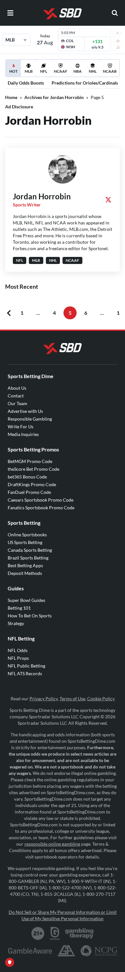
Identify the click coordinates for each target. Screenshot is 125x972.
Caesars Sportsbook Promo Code (40, 500)
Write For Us (20, 426)
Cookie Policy (101, 698)
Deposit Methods (25, 573)
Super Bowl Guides (26, 600)
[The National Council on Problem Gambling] (98, 951)
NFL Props (18, 658)
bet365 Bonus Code (27, 476)
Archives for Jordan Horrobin (54, 97)
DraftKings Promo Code (32, 484)
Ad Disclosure (19, 106)
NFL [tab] (43, 71)
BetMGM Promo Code (30, 461)
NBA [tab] (77, 71)
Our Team (17, 403)
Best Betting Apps (25, 565)
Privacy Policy (43, 698)
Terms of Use (72, 698)
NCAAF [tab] (60, 71)
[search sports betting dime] (115, 12)
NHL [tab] (92, 71)
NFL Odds (18, 650)
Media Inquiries (23, 434)
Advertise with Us (25, 411)
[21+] (38, 933)
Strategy (16, 623)
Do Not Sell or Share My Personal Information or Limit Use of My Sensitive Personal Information (63, 915)
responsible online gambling (52, 844)
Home (11, 97)
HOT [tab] (14, 73)
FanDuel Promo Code (29, 492)
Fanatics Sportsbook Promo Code (41, 507)
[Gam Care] (55, 933)
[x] (108, 200)
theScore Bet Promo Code (33, 469)
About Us (17, 388)
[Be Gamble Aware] (30, 951)
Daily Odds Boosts (26, 83)
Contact (16, 395)
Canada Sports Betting (30, 550)
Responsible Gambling (30, 419)
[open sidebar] (10, 13)
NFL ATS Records (25, 673)
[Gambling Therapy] (79, 933)
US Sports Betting (25, 542)
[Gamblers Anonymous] (66, 951)
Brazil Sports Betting (28, 557)
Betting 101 (19, 608)
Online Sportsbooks (27, 534)
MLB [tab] (29, 71)
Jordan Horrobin (42, 196)
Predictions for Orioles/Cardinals (85, 83)
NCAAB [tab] (110, 71)
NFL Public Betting (26, 665)
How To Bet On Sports (30, 615)
